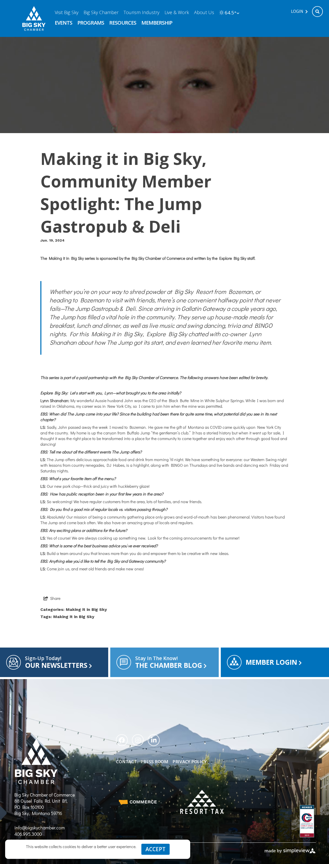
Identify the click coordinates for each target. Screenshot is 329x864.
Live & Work (176, 12)
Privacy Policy (189, 761)
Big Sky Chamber (101, 12)
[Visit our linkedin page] (154, 740)
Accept (155, 849)
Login (297, 11)
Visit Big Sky (66, 12)
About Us (204, 12)
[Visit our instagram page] (138, 740)
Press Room (154, 761)
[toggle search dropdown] (317, 11)
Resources (122, 22)
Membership (156, 22)
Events (63, 22)
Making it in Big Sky (86, 609)
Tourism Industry (141, 12)
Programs (90, 22)
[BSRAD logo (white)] (202, 802)
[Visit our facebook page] (122, 740)
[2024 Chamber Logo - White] (34, 18)
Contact (126, 761)
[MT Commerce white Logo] (137, 802)
